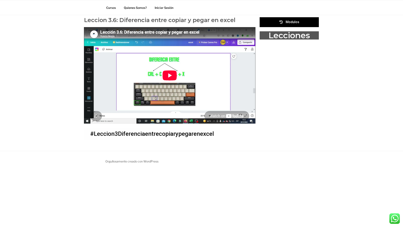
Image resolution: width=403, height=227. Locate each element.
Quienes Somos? (135, 7)
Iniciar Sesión (164, 7)
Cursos (111, 7)
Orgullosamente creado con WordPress (131, 161)
